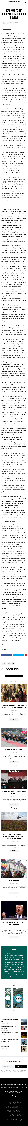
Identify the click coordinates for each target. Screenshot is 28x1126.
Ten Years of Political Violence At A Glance (9, 1033)
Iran (4, 663)
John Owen (10, 131)
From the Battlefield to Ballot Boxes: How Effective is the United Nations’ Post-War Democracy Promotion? (14, 836)
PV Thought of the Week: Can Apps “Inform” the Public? (14, 792)
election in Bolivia (14, 881)
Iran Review (11, 663)
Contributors (13, 1091)
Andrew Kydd (7, 29)
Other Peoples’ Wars (5, 1046)
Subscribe (20, 1066)
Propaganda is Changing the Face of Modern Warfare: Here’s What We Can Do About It (14, 706)
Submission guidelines (14, 1092)
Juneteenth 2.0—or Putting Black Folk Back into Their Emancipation (9, 1040)
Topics (21, 1091)
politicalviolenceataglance (10, 22)
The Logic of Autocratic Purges (14, 749)
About (6, 1091)
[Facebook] (12, 1096)
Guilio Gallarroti (19, 131)
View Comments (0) (13, 675)
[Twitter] (15, 1096)
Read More (13, 719)
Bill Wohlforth (8, 134)
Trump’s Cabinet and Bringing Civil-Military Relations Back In (14, 924)
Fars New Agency (6, 45)
